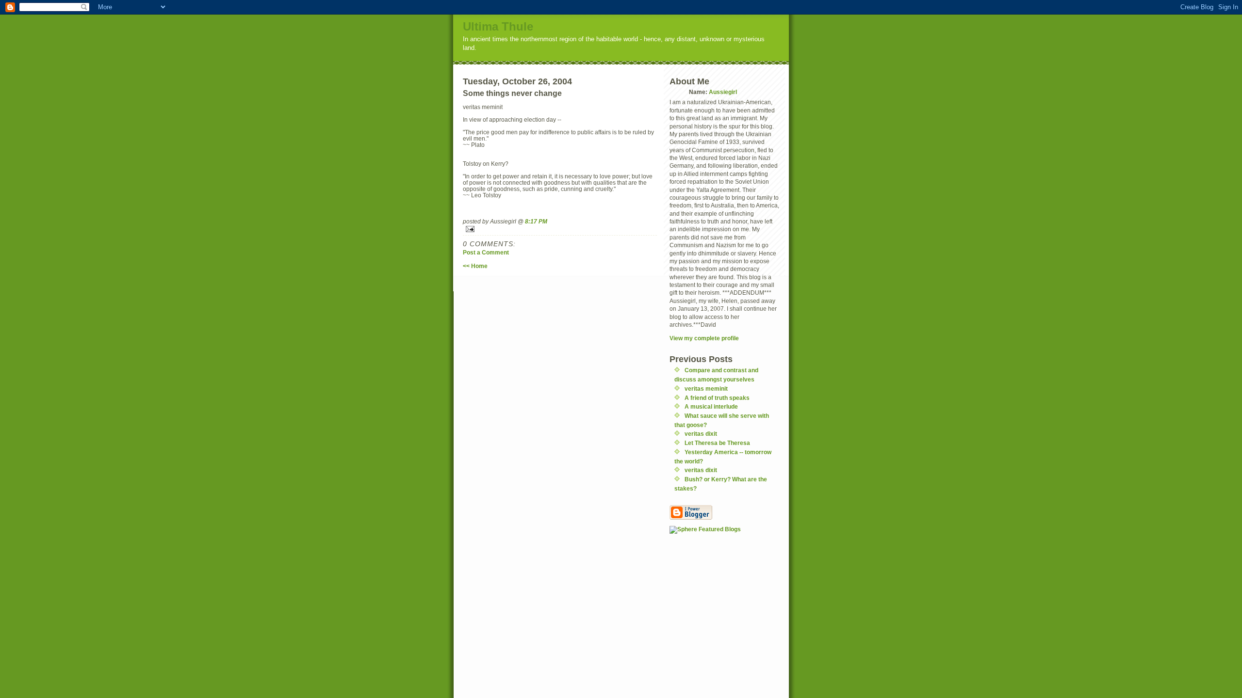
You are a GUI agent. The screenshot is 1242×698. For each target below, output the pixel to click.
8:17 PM (536, 221)
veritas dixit (701, 433)
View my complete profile (704, 338)
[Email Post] (560, 229)
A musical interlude (711, 406)
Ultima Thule (498, 26)
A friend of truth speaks (717, 398)
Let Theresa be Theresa (717, 443)
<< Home (475, 266)
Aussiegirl (723, 92)
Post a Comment (486, 252)
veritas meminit (706, 388)
